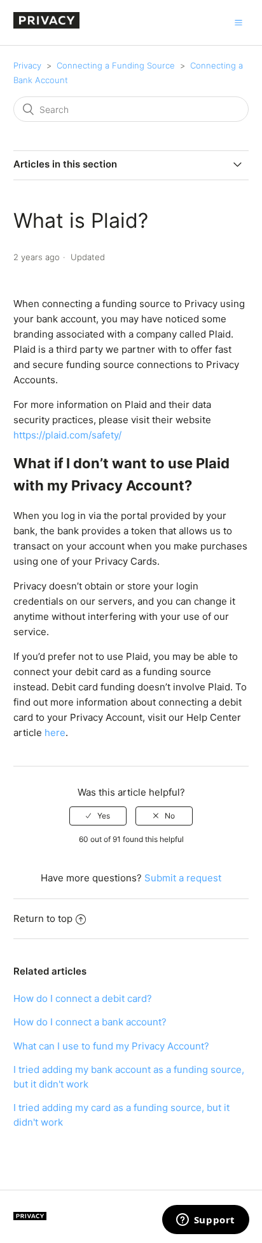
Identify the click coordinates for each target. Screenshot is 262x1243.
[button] (238, 22)
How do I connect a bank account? (90, 1022)
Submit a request (182, 878)
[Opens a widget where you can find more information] (205, 1221)
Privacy (27, 65)
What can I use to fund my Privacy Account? (111, 1046)
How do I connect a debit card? (82, 998)
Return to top (42, 918)
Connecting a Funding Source (116, 65)
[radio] (98, 815)
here (55, 733)
